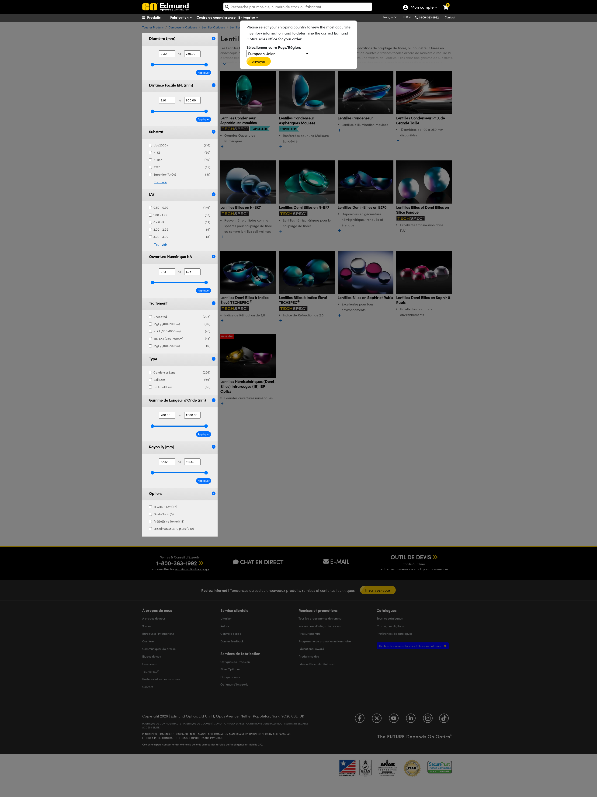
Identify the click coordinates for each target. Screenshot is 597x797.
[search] (297, 7)
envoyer (259, 61)
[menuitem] (160, 17)
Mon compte (422, 8)
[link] (448, 3)
